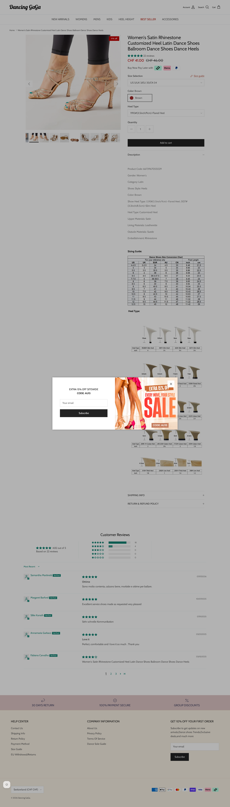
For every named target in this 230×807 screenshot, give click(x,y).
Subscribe (84, 413)
